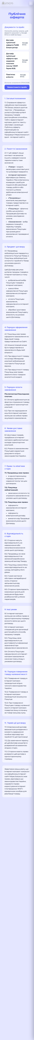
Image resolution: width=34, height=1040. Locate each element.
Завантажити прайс (17, 87)
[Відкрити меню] (31, 3)
